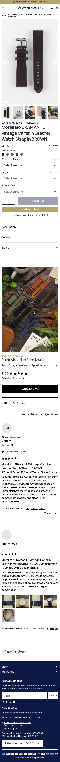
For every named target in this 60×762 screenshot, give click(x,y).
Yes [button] (28, 508)
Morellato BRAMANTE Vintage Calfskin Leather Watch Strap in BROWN (33, 16)
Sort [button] (5, 403)
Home (4, 16)
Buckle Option (8, 185)
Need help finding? (30, 209)
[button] (7, 112)
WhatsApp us (10, 728)
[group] (30, 373)
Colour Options (9, 150)
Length (30, 172)
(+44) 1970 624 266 (13, 725)
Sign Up (53, 695)
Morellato (32, 122)
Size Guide (54, 159)
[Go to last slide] (5, 62)
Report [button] (34, 508)
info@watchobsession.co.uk (17, 722)
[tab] (31, 414)
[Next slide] (55, 62)
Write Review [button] (30, 389)
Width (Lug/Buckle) (30, 159)
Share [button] (42, 508)
